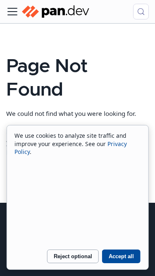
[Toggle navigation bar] (12, 11)
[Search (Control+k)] (141, 11)
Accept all (121, 256)
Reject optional (73, 256)
